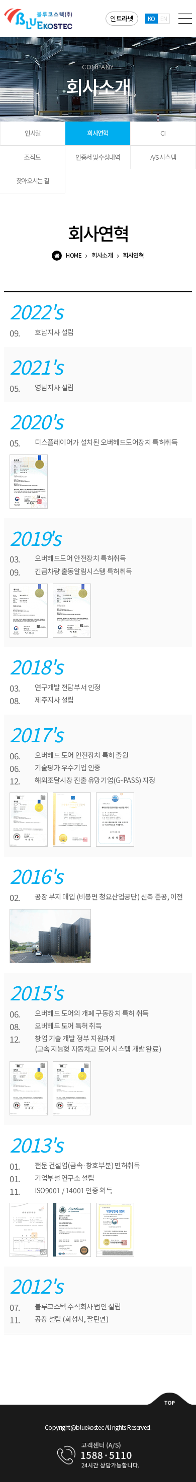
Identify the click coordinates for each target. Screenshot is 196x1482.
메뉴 (185, 18)
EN (163, 18)
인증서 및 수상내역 (97, 157)
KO (151, 18)
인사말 (33, 133)
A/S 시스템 (163, 157)
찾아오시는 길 (32, 180)
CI (162, 133)
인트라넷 (121, 18)
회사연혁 (98, 133)
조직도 (32, 157)
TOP (169, 1398)
